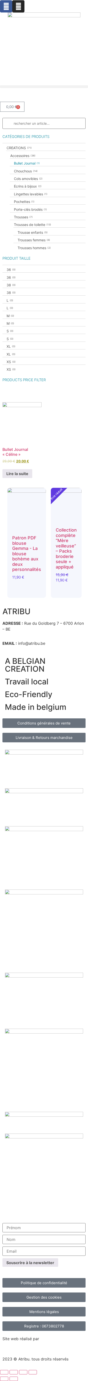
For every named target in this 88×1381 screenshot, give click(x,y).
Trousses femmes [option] (33, 240)
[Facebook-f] (6, 6)
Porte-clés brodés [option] (30, 209)
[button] (44, 86)
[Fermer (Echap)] (33, 1372)
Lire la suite (17, 473)
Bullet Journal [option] (26, 163)
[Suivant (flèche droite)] (14, 1379)
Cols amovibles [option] (28, 179)
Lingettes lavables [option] (30, 194)
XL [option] (10, 346)
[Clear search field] (82, 123)
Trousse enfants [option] (32, 232)
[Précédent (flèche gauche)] (4, 1379)
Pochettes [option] (23, 202)
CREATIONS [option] (19, 148)
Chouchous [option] (25, 171)
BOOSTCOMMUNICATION (26, 1344)
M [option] (10, 316)
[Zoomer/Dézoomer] (4, 1372)
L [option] (9, 300)
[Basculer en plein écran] (14, 1372)
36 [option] (11, 269)
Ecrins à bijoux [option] (27, 186)
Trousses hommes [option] (34, 248)
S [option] (9, 331)
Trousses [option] (23, 217)
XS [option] (11, 362)
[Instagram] (18, 6)
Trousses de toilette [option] (32, 225)
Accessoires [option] (22, 156)
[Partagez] (23, 1372)
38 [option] (11, 285)
